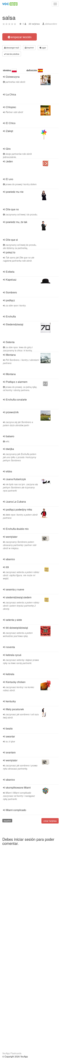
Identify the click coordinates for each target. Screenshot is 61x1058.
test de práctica (12, 54)
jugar (43, 47)
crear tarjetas (50, 820)
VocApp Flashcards (11, 1053)
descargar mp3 (12, 47)
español (7, 820)
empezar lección (20, 37)
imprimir (30, 47)
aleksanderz (51, 23)
